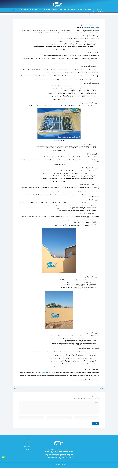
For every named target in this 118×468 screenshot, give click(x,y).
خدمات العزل (54, 9)
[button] (13, 10)
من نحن (40, 9)
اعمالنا (94, 11)
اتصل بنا (31, 9)
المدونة (36, 9)
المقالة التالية (16, 388)
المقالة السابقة (101, 388)
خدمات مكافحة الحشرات (90, 9)
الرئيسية (27, 441)
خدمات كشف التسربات (72, 9)
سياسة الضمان (100, 11)
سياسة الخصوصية (24, 9)
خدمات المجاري (47, 9)
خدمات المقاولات (62, 9)
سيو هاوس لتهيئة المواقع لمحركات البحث (59, 464)
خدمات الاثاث (81, 9)
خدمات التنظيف (100, 9)
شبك (44, 372)
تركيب (46, 372)
